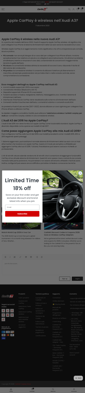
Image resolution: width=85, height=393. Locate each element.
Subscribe (22, 213)
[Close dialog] (80, 173)
